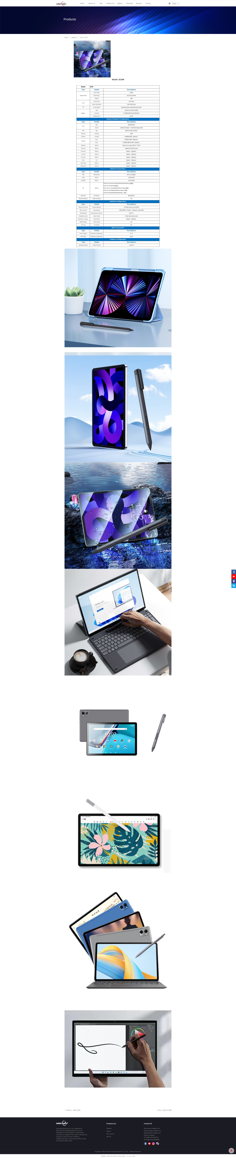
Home (82, 3)
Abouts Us (91, 3)
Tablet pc (74, 37)
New (101, 3)
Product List (110, 3)
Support (120, 3)
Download (129, 3)
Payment (139, 3)
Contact (148, 3)
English (174, 3)
